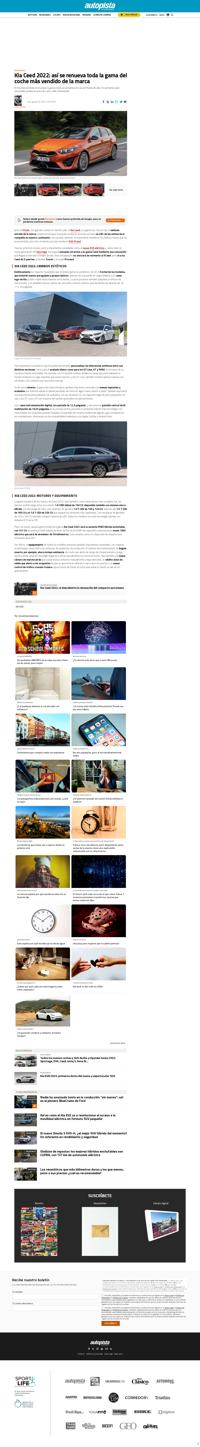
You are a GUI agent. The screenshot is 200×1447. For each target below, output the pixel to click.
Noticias (32, 14)
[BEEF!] (107, 1426)
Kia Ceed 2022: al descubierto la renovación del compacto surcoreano (82, 588)
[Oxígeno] (167, 1412)
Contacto (81, 1353)
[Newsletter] (100, 1231)
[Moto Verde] (71, 1397)
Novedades (45, 14)
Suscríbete (152, 14)
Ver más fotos (116, 190)
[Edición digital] (161, 1225)
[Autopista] (100, 6)
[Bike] (143, 1412)
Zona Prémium (130, 14)
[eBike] (88, 1426)
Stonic (25, 230)
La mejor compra (102, 14)
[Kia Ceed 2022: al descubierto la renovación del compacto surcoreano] (25, 189)
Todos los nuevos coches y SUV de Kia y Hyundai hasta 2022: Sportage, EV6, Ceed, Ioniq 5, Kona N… (78, 1059)
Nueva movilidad (71, 14)
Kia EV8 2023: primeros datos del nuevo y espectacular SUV (77, 1076)
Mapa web (118, 1353)
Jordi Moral (20, 107)
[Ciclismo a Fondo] (119, 1412)
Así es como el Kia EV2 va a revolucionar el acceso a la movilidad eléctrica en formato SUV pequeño (78, 1117)
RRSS (161, 14)
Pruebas (86, 14)
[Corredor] (136, 1397)
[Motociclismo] (92, 1398)
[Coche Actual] (95, 1381)
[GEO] (128, 1426)
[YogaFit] (97, 1412)
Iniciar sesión (168, 14)
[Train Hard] (70, 1426)
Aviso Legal (158, 1286)
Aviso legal (109, 1353)
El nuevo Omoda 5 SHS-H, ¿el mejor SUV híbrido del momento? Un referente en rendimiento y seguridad (83, 1135)
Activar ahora (114, 220)
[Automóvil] (165, 1381)
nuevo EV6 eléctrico (93, 248)
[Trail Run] (74, 1412)
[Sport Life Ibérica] (25, 1381)
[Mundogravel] (150, 1426)
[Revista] (39, 1231)
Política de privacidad (94, 1353)
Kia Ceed (75, 230)
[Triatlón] (162, 1397)
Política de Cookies (109, 1288)
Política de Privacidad (173, 1286)
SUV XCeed (75, 241)
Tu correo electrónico (22, 1303)
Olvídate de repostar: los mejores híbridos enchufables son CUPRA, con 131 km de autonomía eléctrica (81, 1153)
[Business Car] (115, 1381)
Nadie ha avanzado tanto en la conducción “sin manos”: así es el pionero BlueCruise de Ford (81, 1099)
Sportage (41, 252)
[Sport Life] (113, 1397)
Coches (56, 14)
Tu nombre (17, 1292)
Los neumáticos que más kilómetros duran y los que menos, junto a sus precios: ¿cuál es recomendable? (82, 1171)
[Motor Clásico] (140, 1381)
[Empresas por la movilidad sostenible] (23, 1403)
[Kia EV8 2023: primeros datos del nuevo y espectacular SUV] (25, 1078)
